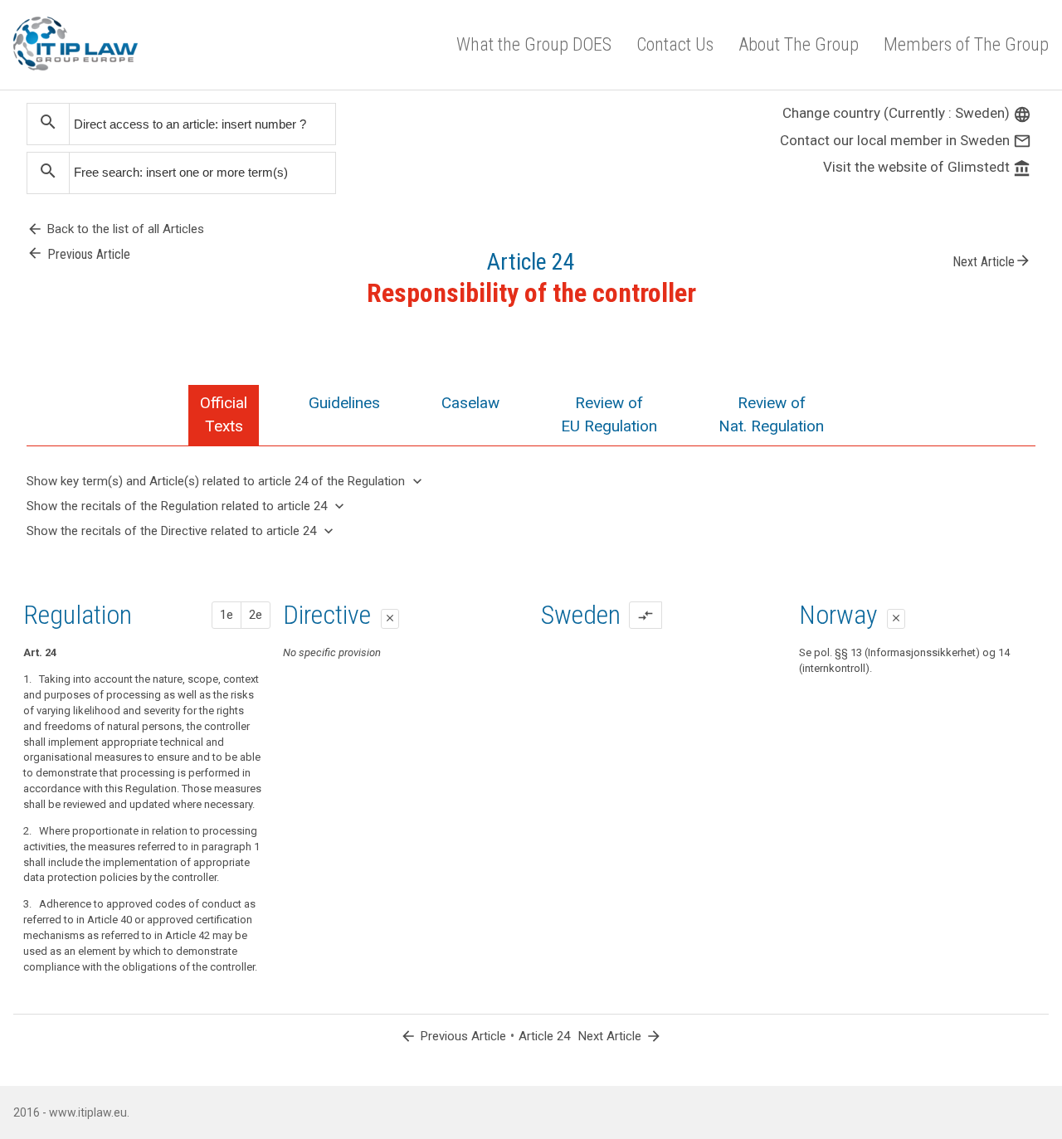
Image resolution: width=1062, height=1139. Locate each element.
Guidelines (344, 402)
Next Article (991, 260)
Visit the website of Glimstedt (927, 166)
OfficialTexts (223, 414)
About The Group (798, 44)
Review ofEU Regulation (609, 414)
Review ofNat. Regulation (771, 414)
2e (255, 614)
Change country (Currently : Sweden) (906, 113)
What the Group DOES (533, 44)
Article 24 (544, 1036)
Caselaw (470, 402)
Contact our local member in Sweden (905, 140)
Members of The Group (966, 44)
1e (226, 614)
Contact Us (675, 44)
